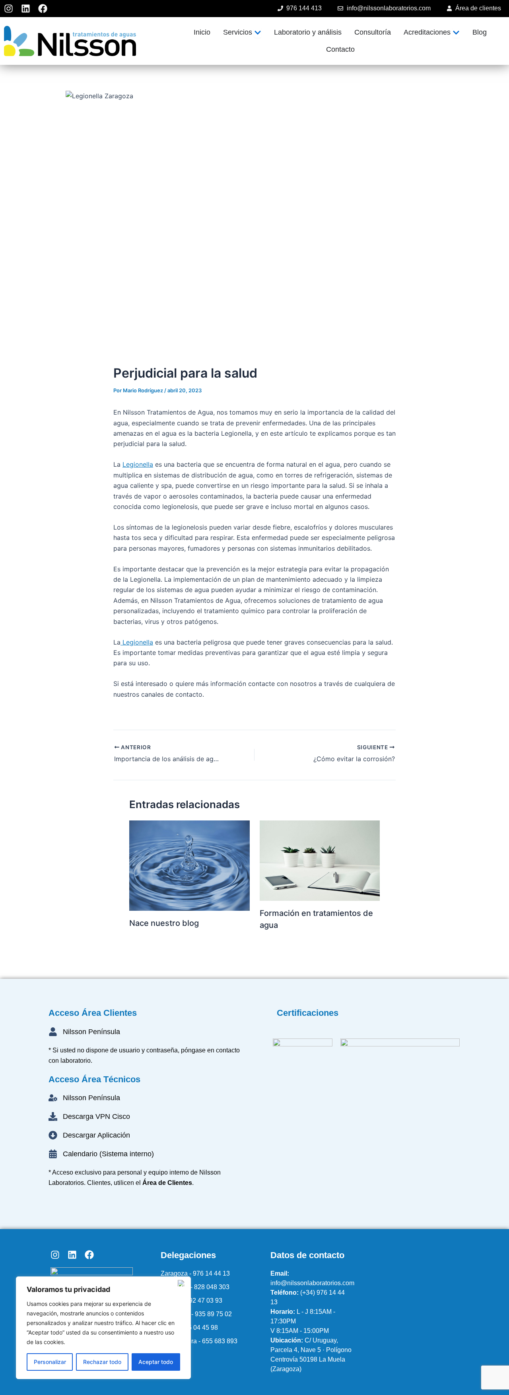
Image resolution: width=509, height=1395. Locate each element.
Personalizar (50, 1361)
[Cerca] (182, 1283)
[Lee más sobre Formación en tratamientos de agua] (320, 860)
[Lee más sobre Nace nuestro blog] (189, 865)
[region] (103, 1327)
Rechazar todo (102, 1361)
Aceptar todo (155, 1361)
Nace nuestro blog (164, 923)
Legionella (137, 464)
